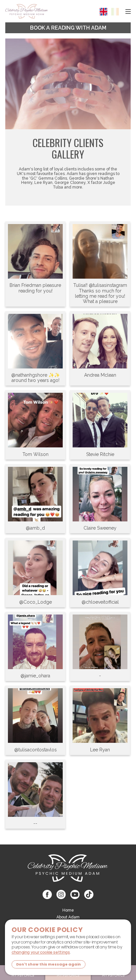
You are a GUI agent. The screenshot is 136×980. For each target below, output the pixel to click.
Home (68, 910)
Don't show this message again (48, 964)
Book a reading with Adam (68, 28)
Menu (128, 11)
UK (103, 11)
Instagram (61, 894)
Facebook (47, 894)
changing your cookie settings (41, 952)
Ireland (115, 11)
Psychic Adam (26, 11)
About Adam (68, 917)
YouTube (75, 894)
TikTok (88, 894)
